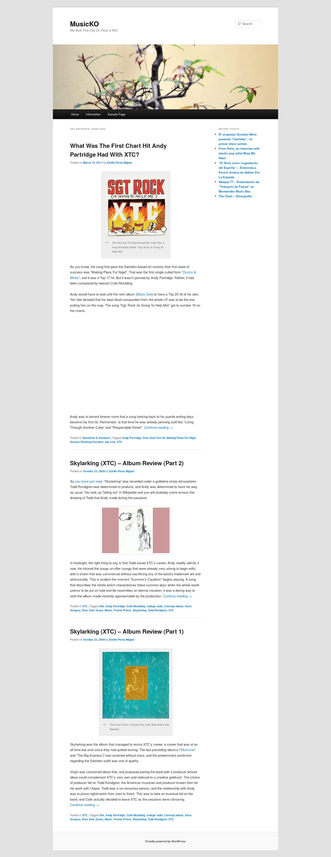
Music (108, 610)
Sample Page (116, 114)
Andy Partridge (131, 438)
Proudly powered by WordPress (165, 841)
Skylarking (139, 610)
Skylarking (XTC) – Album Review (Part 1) (127, 631)
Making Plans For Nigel (181, 438)
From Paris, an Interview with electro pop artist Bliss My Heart (239, 153)
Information (93, 114)
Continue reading (158, 427)
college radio (154, 606)
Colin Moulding (135, 606)
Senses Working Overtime (87, 442)
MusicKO (84, 23)
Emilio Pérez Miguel (119, 162)
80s (102, 606)
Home (75, 114)
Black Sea (144, 294)
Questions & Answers (96, 438)
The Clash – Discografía (235, 196)
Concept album (174, 606)
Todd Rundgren (157, 610)
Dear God (149, 438)
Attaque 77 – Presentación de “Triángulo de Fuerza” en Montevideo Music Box (239, 186)
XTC (119, 442)
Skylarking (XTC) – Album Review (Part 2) (127, 463)
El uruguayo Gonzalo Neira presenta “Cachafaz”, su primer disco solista (237, 139)
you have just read (88, 481)
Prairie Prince (122, 610)
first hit (160, 438)
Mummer (188, 749)
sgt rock (110, 442)
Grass (99, 610)
